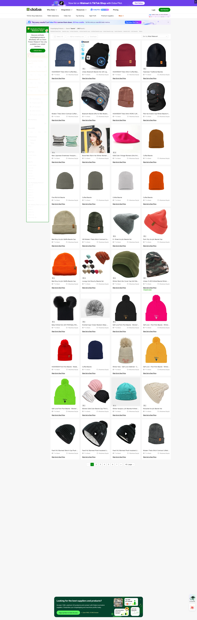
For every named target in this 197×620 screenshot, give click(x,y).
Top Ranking (80, 16)
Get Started (164, 10)
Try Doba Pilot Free (132, 22)
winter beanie (74, 31)
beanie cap (65, 31)
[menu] (78, 15)
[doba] (34, 9)
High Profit (92, 16)
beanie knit (127, 31)
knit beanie (134, 31)
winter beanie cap (85, 31)
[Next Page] (121, 464)
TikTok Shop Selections (34, 16)
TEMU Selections (53, 16)
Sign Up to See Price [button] (58, 78)
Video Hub (67, 16)
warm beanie (118, 31)
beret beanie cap (108, 31)
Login (153, 10)
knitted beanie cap (96, 31)
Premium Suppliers (107, 16)
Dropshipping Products (57, 28)
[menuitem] (34, 15)
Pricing (115, 10)
